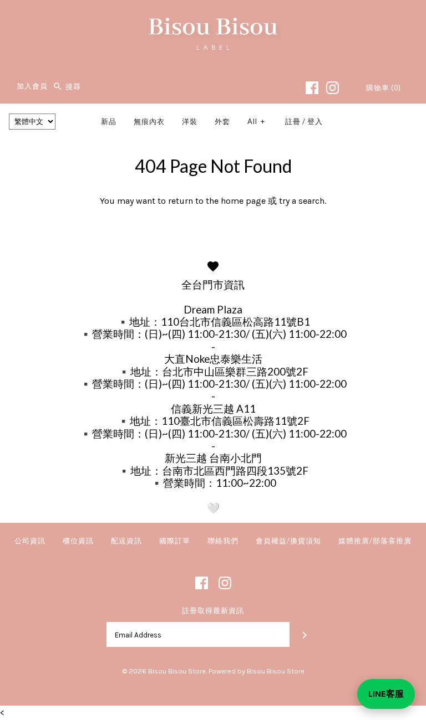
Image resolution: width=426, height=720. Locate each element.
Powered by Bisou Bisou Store (257, 671)
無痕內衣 (149, 121)
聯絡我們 (223, 540)
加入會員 (32, 87)
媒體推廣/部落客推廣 (375, 540)
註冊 (293, 121)
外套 (222, 121)
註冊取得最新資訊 (213, 610)
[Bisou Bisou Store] (213, 18)
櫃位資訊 (78, 540)
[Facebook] (312, 87)
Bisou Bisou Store (177, 671)
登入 (315, 121)
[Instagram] (332, 87)
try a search (301, 201)
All (256, 121)
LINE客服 (386, 693)
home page (243, 201)
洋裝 (189, 121)
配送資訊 (126, 540)
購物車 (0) (383, 87)
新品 (108, 121)
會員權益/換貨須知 (288, 540)
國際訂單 (174, 540)
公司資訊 (29, 540)
